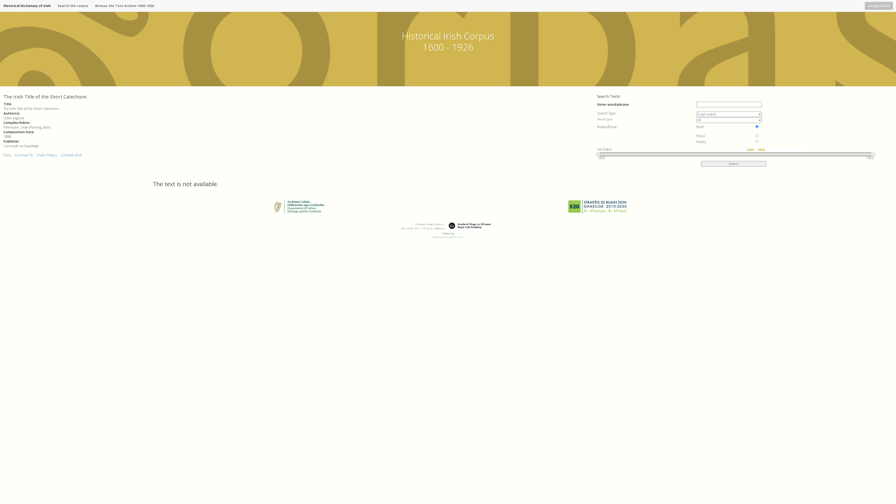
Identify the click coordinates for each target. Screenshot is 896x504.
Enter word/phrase (613, 104)
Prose (700, 136)
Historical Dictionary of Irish (27, 6)
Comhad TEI (24, 155)
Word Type (604, 119)
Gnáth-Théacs (46, 155)
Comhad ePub (71, 155)
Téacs (7, 155)
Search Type (606, 113)
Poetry (701, 142)
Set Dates (604, 149)
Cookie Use (448, 233)
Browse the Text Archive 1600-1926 (124, 6)
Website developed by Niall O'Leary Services (448, 237)
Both (700, 127)
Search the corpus (73, 6)
